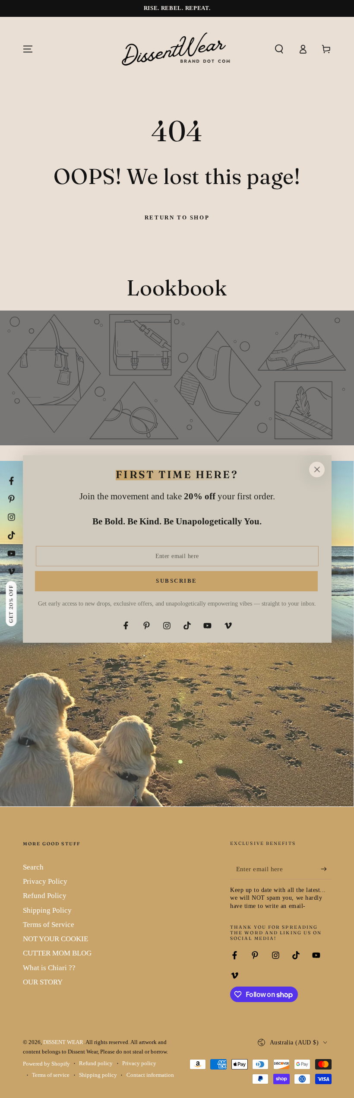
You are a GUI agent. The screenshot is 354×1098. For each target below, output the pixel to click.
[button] (279, 49)
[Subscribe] (326, 869)
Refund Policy (44, 896)
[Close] (317, 469)
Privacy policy (139, 1063)
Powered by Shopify (46, 1064)
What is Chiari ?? (49, 968)
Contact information (150, 1075)
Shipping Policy (47, 910)
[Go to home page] (177, 49)
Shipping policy (98, 1075)
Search (33, 867)
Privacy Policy (45, 881)
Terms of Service (48, 924)
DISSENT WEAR (63, 1042)
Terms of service (51, 1075)
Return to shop (177, 217)
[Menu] (28, 49)
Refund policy (96, 1063)
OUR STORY (43, 982)
